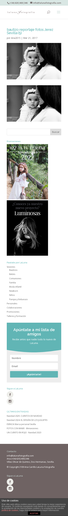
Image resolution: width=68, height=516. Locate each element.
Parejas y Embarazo (18, 299)
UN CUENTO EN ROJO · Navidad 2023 (24, 432)
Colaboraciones (14, 307)
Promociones (13, 311)
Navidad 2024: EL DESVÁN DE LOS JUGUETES (27, 420)
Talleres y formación (16, 316)
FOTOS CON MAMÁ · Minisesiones (22, 428)
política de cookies (10, 510)
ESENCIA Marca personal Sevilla (21, 424)
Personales (12, 303)
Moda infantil (15, 286)
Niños (12, 295)
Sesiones (11, 266)
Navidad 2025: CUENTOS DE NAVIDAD (24, 416)
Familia (12, 282)
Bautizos (13, 270)
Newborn (13, 291)
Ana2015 (15, 37)
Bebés (12, 274)
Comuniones (15, 278)
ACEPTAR (34, 513)
